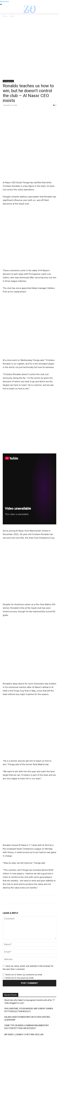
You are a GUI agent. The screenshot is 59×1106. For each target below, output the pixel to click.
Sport (12, 16)
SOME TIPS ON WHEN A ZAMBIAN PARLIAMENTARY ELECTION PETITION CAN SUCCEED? (26, 1026)
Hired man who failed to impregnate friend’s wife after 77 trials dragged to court (29, 1001)
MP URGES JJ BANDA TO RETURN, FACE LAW (23, 1034)
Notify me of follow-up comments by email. (24, 974)
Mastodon (4, 1)
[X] (12, 111)
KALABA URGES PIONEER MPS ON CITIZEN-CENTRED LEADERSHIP (27, 1018)
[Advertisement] (29, 49)
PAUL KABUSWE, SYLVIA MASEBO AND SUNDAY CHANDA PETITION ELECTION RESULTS (28, 1009)
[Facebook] (5, 111)
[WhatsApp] (24, 111)
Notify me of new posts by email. (19, 978)
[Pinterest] (18, 111)
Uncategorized (8, 81)
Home (5, 16)
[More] (31, 111)
